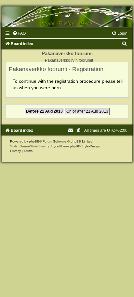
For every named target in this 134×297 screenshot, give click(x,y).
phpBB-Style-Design (85, 146)
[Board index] (67, 16)
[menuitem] (19, 33)
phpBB (34, 141)
